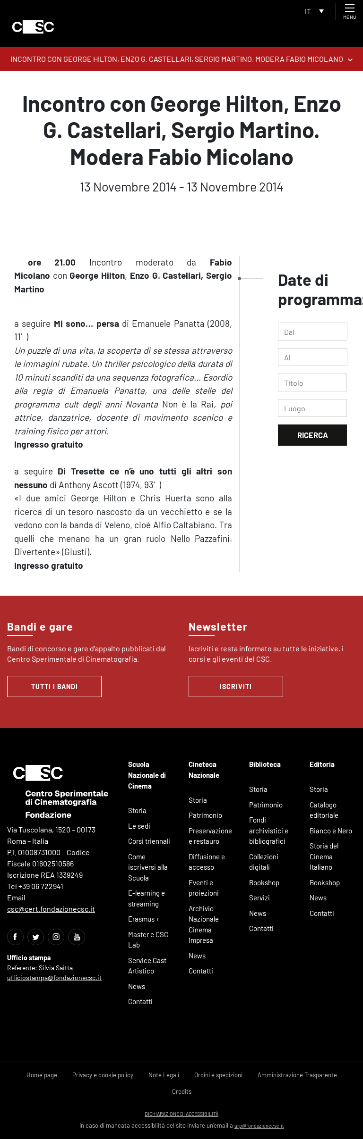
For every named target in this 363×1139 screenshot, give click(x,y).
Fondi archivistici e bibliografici (268, 830)
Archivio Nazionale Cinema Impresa (204, 924)
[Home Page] (33, 27)
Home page (41, 1075)
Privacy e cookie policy (102, 1075)
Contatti (140, 1001)
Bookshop (264, 882)
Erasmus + (144, 919)
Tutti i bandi (54, 686)
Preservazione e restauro (210, 836)
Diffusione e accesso (207, 862)
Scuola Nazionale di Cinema (147, 775)
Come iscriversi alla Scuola (148, 867)
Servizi (259, 897)
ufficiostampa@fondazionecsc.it (54, 977)
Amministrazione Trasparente (297, 1075)
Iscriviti (236, 686)
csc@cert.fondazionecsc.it (51, 908)
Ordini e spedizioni (218, 1075)
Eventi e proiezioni (204, 888)
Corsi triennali (149, 841)
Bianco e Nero (331, 830)
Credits (181, 1091)
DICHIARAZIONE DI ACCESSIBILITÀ (181, 1114)
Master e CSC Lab (148, 939)
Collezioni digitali (263, 862)
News (136, 986)
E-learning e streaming (146, 898)
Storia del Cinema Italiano (324, 856)
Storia (137, 810)
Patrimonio (205, 815)
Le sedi (139, 826)
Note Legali (163, 1075)
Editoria (322, 764)
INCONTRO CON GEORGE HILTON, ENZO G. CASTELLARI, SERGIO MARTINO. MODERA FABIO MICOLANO (176, 58)
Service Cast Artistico (147, 965)
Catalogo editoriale (324, 810)
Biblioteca (265, 764)
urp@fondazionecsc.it (259, 1125)
